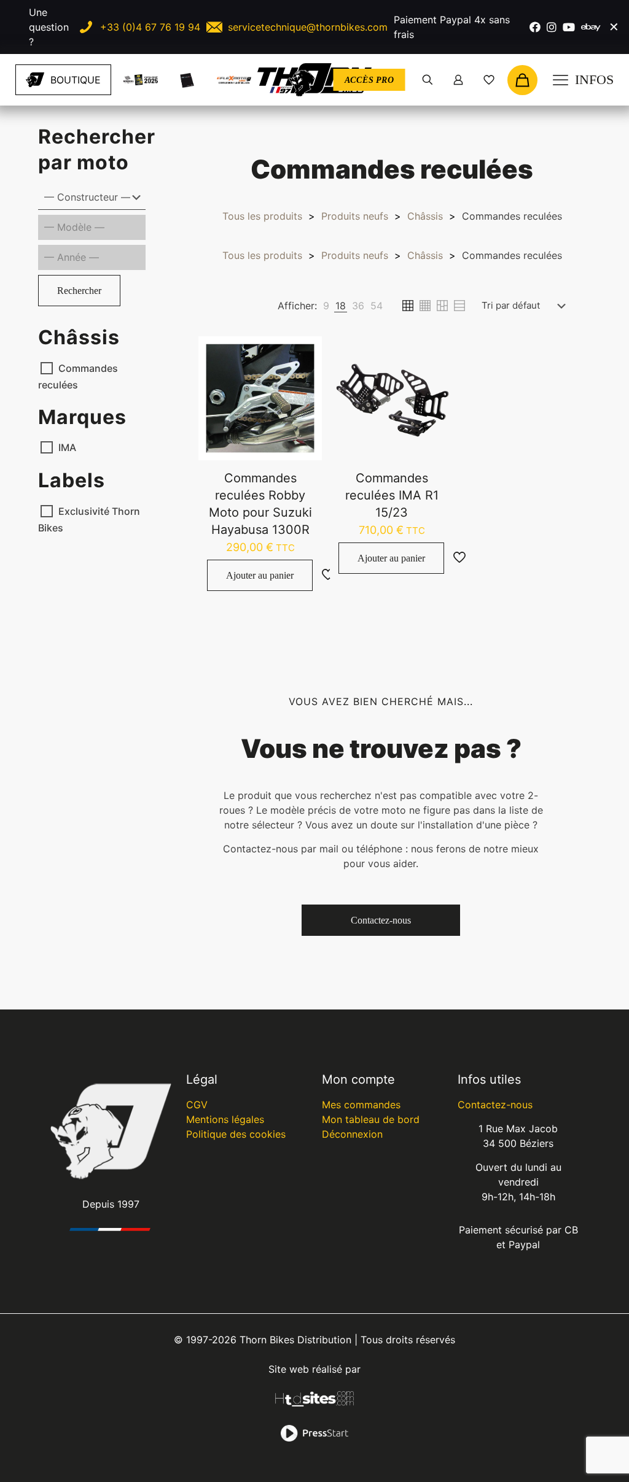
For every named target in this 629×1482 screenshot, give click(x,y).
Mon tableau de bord (371, 1119)
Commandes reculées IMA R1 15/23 (392, 495)
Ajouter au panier (260, 575)
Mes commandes (361, 1104)
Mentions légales (225, 1119)
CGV (197, 1104)
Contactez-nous (495, 1104)
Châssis (425, 216)
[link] (140, 79)
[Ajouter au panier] (305, 353)
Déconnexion (352, 1134)
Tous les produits (262, 216)
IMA (67, 447)
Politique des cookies (236, 1134)
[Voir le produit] (305, 380)
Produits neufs (354, 216)
